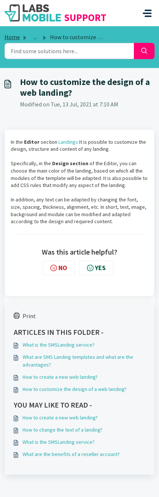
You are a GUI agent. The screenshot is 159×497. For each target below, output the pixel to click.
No (62, 267)
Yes (100, 267)
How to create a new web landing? (60, 377)
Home (12, 37)
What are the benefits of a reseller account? (71, 454)
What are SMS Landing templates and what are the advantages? (78, 361)
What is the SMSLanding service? (59, 344)
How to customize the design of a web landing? (74, 389)
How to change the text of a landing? (62, 429)
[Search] (144, 51)
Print (29, 316)
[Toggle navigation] (147, 13)
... (35, 37)
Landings (68, 142)
